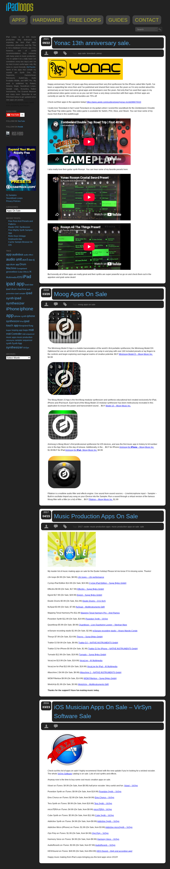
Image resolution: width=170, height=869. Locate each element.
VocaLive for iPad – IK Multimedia (102, 666)
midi (31, 330)
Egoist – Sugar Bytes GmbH (89, 595)
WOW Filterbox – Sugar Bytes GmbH (100, 678)
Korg (31, 325)
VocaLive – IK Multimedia (91, 660)
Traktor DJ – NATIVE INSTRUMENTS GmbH (98, 643)
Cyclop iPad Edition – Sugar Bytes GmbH (107, 583)
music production (24, 337)
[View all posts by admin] (46, 56)
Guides (118, 20)
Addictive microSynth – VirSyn (118, 827)
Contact (147, 20)
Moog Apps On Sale (80, 294)
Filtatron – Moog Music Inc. (101, 499)
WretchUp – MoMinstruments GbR (93, 684)
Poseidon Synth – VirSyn (96, 619)
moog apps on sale (86, 304)
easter (86, 527)
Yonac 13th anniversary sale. (92, 43)
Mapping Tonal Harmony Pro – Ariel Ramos (100, 613)
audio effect (28, 255)
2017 (80, 527)
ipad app (15, 283)
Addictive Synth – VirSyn (108, 821)
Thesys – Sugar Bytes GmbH (90, 637)
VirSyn (26, 348)
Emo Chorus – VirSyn (104, 797)
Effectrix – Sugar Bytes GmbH (90, 589)
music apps (11, 337)
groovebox (11, 271)
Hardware (47, 20)
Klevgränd (23, 326)
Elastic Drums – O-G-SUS (94, 601)
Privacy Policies (13, 201)
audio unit (14, 259)
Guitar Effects (23, 272)
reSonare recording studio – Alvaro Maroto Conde (115, 631)
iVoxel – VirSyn (131, 785)
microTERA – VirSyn (103, 809)
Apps (18, 20)
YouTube (21, 121)
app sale (82, 53)
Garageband (22, 268)
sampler (18, 340)
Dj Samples (11, 195)
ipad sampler (20, 293)
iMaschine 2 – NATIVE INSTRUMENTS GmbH (100, 672)
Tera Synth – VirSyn (103, 803)
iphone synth (20, 316)
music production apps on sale (125, 527)
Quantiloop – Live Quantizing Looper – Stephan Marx (103, 625)
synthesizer (14, 347)
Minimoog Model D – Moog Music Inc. (136, 354)
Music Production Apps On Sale (96, 516)
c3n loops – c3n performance (91, 577)
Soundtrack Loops (14, 198)
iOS (19, 277)
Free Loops (85, 20)
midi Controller (14, 333)
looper (8, 330)
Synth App (17, 343)
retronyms (10, 340)
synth (8, 343)
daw (30, 260)
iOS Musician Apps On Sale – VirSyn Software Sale (102, 711)
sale (142, 527)
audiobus (17, 254)
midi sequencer (28, 334)
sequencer (27, 340)
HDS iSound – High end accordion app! (114, 851)
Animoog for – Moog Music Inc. (136, 447)
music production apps (100, 527)
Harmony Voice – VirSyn (108, 839)
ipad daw (29, 285)
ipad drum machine (16, 289)
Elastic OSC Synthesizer (19, 227)
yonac (99, 53)
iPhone (12, 309)
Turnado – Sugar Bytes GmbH (92, 654)
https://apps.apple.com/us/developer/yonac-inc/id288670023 (114, 102)
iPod (22, 321)
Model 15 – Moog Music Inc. (118, 406)
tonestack (91, 53)
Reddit (20, 127)
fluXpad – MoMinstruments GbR (90, 607)
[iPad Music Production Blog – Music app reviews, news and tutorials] (21, 12)
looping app (17, 330)
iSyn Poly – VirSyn (100, 833)
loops (25, 330)
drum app (14, 264)
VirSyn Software (65, 774)
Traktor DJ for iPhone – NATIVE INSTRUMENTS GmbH (113, 648)
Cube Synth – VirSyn (104, 815)
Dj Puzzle (31, 67)
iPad (27, 276)
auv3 (25, 259)
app (9, 254)
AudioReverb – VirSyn (105, 845)
